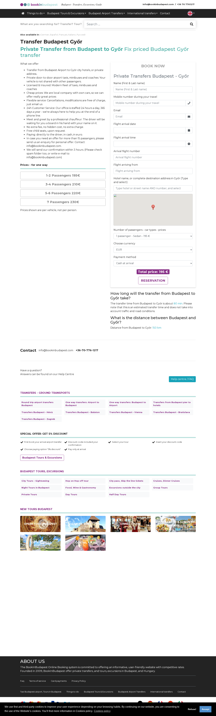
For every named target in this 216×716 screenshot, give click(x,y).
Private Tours (29, 494)
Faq (22, 681)
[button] (191, 13)
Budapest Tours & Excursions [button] (65, 13)
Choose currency (124, 243)
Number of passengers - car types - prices (140, 229)
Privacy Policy (79, 681)
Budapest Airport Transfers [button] (106, 13)
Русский (81, 35)
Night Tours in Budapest (35, 488)
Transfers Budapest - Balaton (82, 412)
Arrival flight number (127, 151)
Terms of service (37, 681)
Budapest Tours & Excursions (42, 457)
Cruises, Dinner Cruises (166, 481)
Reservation (153, 280)
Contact (165, 13)
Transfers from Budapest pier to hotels (172, 404)
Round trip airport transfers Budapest (37, 404)
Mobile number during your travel (135, 96)
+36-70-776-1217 (87, 350)
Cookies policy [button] (102, 711)
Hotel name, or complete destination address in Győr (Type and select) (151, 180)
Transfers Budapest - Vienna (125, 412)
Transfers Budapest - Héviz (37, 412)
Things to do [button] (35, 13)
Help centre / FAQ (182, 379)
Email (117, 110)
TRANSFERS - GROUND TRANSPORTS (45, 392)
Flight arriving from (126, 164)
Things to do (72, 692)
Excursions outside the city (124, 488)
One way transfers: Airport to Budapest (82, 404)
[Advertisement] (108, 605)
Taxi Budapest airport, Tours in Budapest (40, 692)
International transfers (161, 692)
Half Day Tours (117, 494)
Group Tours (160, 488)
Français (63, 35)
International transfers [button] (141, 13)
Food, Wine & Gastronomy (80, 488)
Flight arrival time (125, 137)
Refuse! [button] (192, 709)
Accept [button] (205, 709)
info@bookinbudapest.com (56, 350)
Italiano (72, 35)
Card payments (59, 681)
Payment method (125, 257)
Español (54, 35)
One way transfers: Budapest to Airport (127, 404)
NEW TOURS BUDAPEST (36, 509)
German (45, 35)
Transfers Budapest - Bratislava (171, 412)
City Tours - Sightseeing (35, 481)
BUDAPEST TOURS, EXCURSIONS (42, 471)
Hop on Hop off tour (77, 481)
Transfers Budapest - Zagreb (38, 419)
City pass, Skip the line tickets (126, 481)
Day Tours (71, 494)
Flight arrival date (125, 123)
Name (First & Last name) (129, 83)
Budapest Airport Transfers (131, 692)
